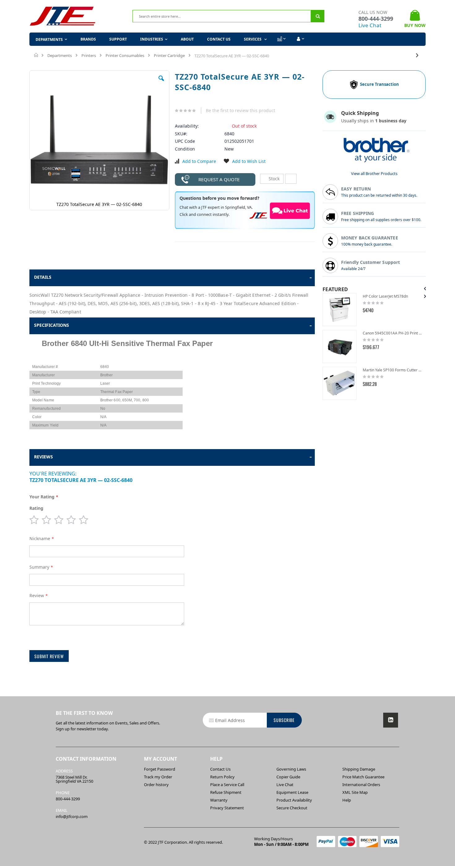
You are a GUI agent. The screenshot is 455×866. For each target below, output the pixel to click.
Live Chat (369, 25)
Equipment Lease (292, 792)
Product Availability (294, 800)
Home (36, 55)
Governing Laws (291, 769)
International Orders (361, 784)
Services (253, 39)
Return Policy (222, 777)
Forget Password (159, 769)
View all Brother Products (374, 173)
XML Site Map (355, 792)
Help (346, 800)
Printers (88, 55)
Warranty (219, 800)
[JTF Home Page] (62, 16)
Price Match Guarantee (363, 777)
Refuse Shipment (225, 792)
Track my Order (158, 777)
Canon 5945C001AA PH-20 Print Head (392, 333)
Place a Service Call (227, 784)
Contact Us (219, 39)
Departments (59, 55)
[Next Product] (417, 54)
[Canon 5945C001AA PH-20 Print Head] (340, 346)
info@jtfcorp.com (72, 816)
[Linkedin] (390, 720)
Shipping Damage (358, 769)
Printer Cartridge (169, 55)
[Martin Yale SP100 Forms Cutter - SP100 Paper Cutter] (340, 383)
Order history (156, 784)
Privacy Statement (227, 808)
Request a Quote (219, 179)
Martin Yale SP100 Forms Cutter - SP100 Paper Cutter (392, 370)
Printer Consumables (125, 55)
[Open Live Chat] (290, 210)
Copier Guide (288, 777)
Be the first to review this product (240, 110)
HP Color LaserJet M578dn (385, 296)
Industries (151, 39)
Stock (273, 179)
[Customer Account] (299, 39)
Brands (88, 39)
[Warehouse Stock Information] (291, 179)
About (187, 39)
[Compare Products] (281, 39)
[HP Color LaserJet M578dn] (340, 309)
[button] (161, 83)
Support (118, 39)
